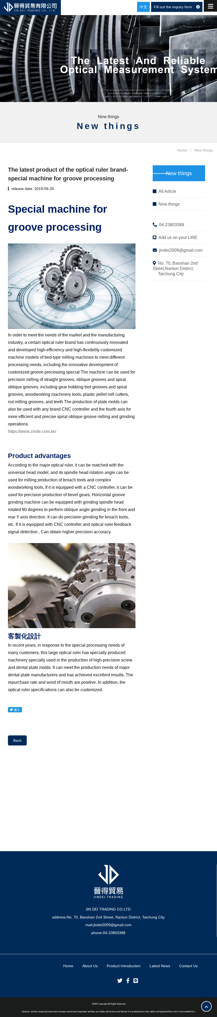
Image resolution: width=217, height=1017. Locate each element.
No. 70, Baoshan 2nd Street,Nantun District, (175, 268)
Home (182, 150)
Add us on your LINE (178, 237)
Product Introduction (124, 966)
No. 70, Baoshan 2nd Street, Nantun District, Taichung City (116, 917)
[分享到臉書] (127, 981)
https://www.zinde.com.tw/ (32, 431)
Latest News (160, 966)
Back (17, 740)
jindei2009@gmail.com (180, 250)
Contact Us (188, 966)
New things (169, 204)
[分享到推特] (119, 981)
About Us (90, 966)
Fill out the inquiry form (173, 7)
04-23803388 (171, 225)
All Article (167, 191)
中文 (143, 7)
